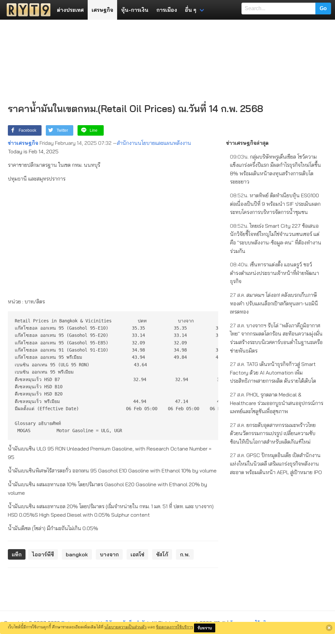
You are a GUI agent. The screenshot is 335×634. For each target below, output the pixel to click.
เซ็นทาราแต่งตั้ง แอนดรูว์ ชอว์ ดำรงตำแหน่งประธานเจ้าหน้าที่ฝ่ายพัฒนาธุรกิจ (274, 272)
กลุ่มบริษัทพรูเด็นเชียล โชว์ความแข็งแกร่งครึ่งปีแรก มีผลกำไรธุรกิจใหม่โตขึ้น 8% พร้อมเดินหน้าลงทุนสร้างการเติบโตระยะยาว (275, 169)
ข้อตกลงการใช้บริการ (174, 626)
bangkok (77, 554)
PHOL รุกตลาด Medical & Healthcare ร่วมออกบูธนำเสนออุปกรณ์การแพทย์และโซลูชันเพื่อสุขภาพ (276, 402)
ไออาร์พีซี (43, 554)
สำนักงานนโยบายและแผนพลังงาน (154, 143)
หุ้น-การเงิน (135, 10)
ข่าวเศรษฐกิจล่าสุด (247, 143)
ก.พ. (185, 554)
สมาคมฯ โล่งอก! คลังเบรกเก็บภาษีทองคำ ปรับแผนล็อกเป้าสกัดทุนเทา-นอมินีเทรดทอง (274, 303)
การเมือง (166, 10)
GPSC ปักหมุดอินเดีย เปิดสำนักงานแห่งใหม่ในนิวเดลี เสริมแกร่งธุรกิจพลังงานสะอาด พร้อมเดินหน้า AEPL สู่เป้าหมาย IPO (276, 463)
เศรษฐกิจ (102, 10)
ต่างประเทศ (70, 10)
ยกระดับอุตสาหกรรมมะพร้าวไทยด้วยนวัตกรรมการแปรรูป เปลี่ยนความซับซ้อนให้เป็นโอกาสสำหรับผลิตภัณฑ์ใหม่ (273, 433)
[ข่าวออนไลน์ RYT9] (26, 10)
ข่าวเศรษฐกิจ (23, 143)
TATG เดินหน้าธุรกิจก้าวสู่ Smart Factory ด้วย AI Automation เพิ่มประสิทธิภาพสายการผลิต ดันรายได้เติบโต (273, 372)
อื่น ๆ (190, 10)
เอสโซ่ (137, 554)
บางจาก (109, 554)
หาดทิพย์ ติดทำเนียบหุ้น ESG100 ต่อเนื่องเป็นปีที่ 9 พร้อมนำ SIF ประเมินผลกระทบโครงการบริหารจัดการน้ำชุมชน (275, 203)
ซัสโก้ (162, 554)
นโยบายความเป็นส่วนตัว (125, 626)
